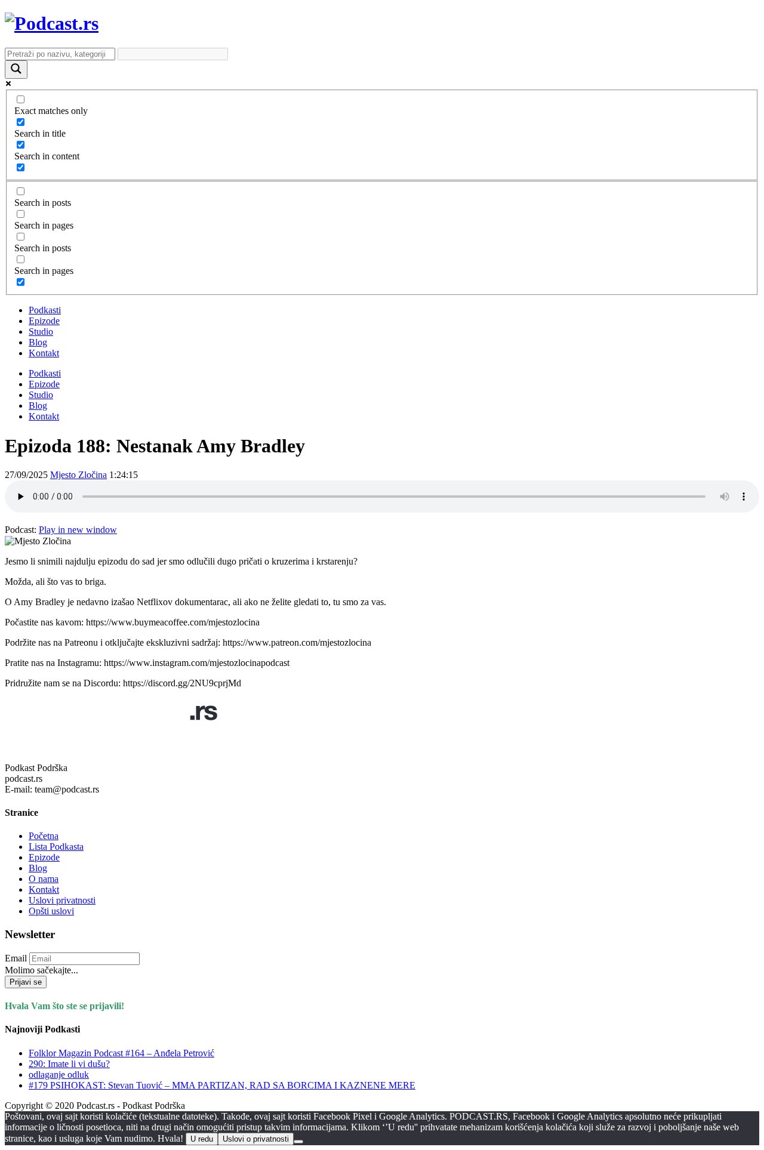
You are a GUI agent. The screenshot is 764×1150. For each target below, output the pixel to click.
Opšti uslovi (51, 911)
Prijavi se (26, 982)
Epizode (44, 321)
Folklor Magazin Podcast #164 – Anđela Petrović (121, 1053)
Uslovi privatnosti (62, 900)
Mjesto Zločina (78, 475)
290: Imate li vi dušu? (69, 1064)
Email (16, 958)
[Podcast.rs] (51, 23)
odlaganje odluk (59, 1074)
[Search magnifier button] (16, 69)
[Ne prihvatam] (298, 1141)
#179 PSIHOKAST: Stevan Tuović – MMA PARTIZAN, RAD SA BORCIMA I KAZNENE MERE (222, 1085)
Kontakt (44, 353)
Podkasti (45, 310)
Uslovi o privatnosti (256, 1138)
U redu (201, 1138)
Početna (43, 836)
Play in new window (78, 530)
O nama (43, 879)
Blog (38, 342)
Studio (41, 331)
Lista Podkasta (56, 846)
